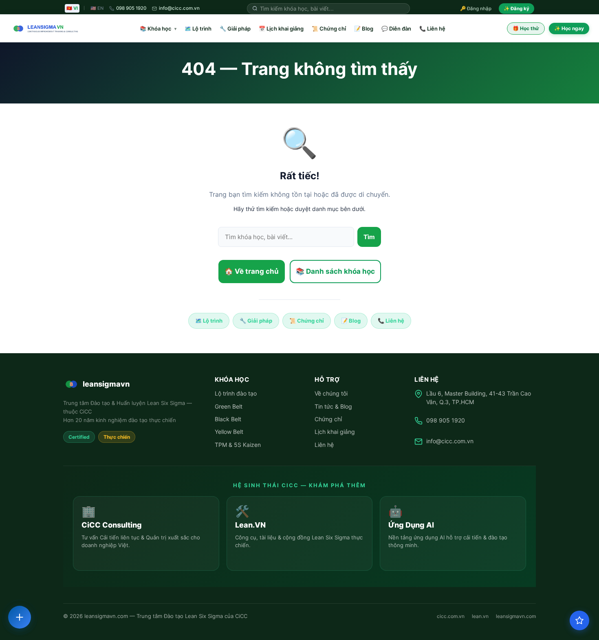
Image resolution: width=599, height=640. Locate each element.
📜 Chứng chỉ (329, 28)
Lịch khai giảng (335, 431)
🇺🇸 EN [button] (97, 8)
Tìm (369, 237)
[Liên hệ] (19, 617)
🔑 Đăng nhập (475, 8)
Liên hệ (324, 444)
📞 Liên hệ (432, 28)
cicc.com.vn (451, 616)
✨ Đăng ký (516, 8)
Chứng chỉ (328, 419)
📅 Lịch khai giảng (281, 28)
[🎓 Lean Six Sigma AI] (579, 620)
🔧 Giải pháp (235, 28)
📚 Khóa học (158, 28)
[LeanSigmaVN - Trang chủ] (44, 28)
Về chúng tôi (331, 393)
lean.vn (480, 616)
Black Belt (228, 419)
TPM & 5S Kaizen (238, 444)
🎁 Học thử (526, 28)
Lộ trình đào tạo (236, 393)
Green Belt (228, 406)
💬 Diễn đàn (396, 28)
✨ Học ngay (569, 28)
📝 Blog (363, 28)
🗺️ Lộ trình (198, 28)
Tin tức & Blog (333, 406)
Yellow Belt (229, 431)
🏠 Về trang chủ (252, 271)
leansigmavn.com (516, 616)
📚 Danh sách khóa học (335, 271)
